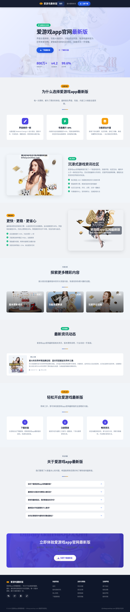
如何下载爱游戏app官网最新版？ (40, 484)
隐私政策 (105, 590)
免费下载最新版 (66, 558)
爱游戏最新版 (50, 3)
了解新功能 (65, 50)
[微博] (15, 596)
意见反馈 (80, 590)
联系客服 (80, 596)
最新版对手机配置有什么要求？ (39, 508)
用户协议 (105, 586)
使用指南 (80, 593)
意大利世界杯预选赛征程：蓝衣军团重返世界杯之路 (51, 360)
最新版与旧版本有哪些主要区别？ (40, 492)
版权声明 (105, 593)
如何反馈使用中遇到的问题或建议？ (41, 516)
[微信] (8, 596)
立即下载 (85, 4)
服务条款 (105, 596)
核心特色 (55, 593)
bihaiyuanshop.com (109, 608)
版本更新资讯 (71, 4)
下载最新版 (46, 50)
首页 (60, 4)
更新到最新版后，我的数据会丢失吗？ (42, 500)
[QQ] (21, 596)
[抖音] (27, 596)
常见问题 (80, 586)
